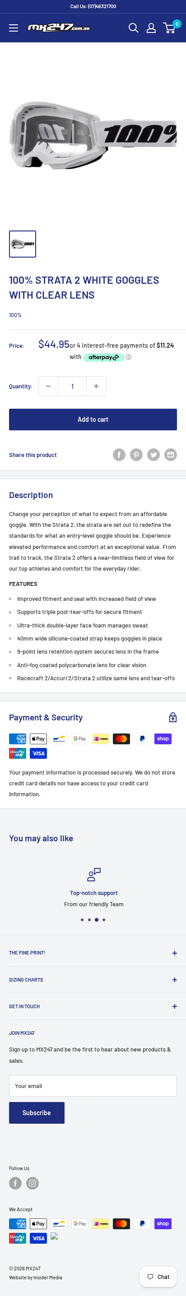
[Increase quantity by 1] (96, 386)
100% (15, 315)
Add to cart (93, 419)
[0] (169, 28)
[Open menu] (13, 28)
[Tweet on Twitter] (153, 454)
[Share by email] (170, 454)
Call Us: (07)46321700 (93, 6)
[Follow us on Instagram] (32, 1183)
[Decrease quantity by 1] (48, 386)
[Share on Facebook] (119, 454)
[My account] (151, 28)
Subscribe (37, 1112)
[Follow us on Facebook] (15, 1183)
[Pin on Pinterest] (136, 454)
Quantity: (21, 386)
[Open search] (134, 28)
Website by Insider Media (35, 1277)
